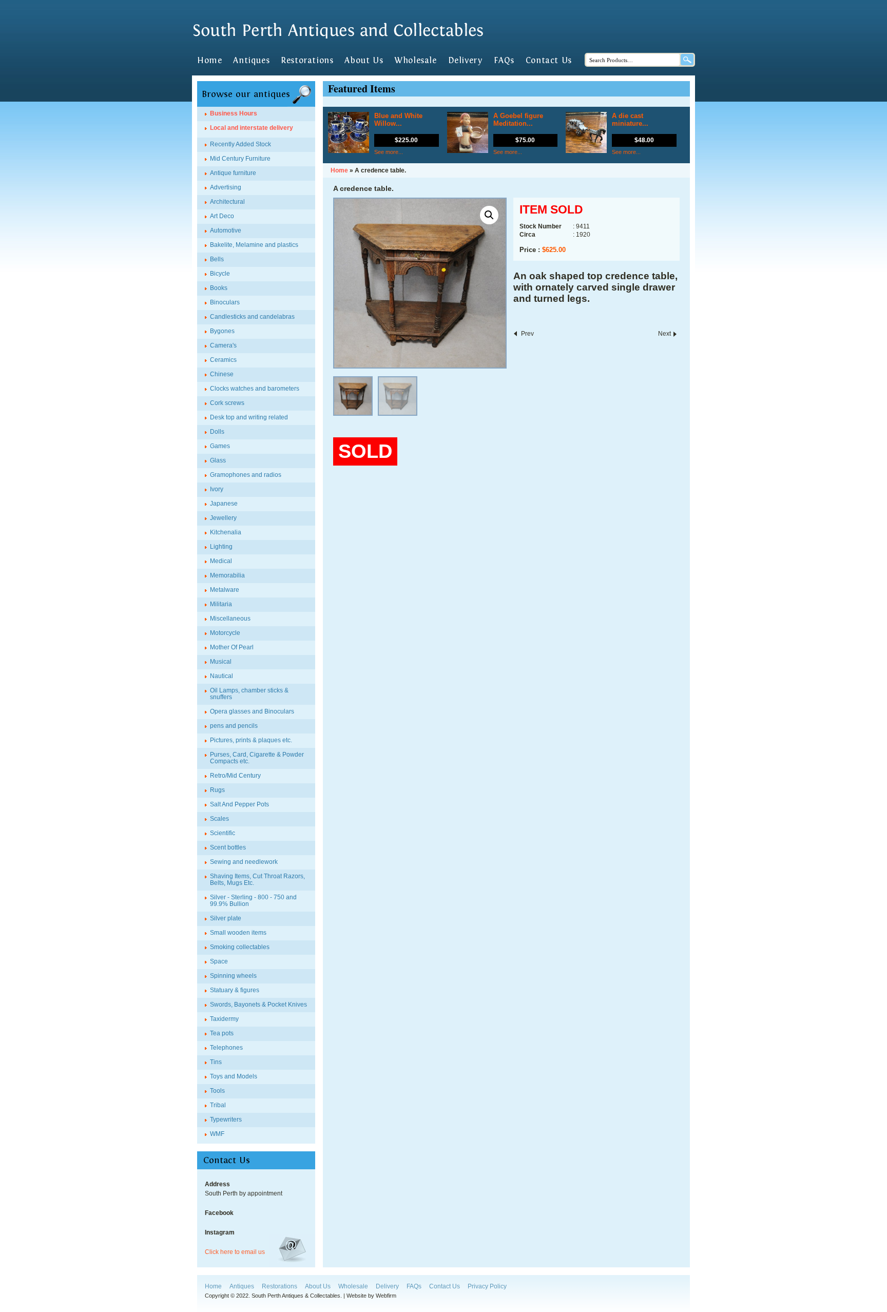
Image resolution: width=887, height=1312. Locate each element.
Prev (527, 333)
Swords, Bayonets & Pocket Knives (258, 1004)
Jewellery (223, 518)
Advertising (225, 187)
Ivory (216, 489)
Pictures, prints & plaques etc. (251, 740)
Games (220, 446)
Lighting (221, 546)
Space (219, 961)
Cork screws (227, 403)
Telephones (226, 1047)
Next (664, 333)
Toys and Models (233, 1076)
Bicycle (220, 273)
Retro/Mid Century (235, 775)
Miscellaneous (230, 618)
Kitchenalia (225, 532)
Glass (218, 460)
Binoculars (225, 302)
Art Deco (222, 216)
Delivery (465, 60)
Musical (221, 661)
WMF (217, 1133)
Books (218, 288)
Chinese (222, 374)
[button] (489, 215)
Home (209, 60)
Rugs (217, 790)
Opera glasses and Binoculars (252, 711)
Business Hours (233, 113)
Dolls (217, 431)
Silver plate (225, 918)
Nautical (221, 676)
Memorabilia (227, 575)
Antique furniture (233, 173)
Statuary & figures (234, 990)
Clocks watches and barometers (254, 388)
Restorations (307, 60)
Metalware (224, 589)
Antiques (251, 60)
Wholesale (415, 60)
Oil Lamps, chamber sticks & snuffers (249, 694)
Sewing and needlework (244, 861)
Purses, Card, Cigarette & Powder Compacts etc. (257, 758)
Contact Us (549, 60)
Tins (216, 1062)
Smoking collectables (239, 947)
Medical (221, 561)
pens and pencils (234, 725)
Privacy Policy (487, 1286)
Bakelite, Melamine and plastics (254, 244)
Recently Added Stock (240, 144)
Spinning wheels (233, 975)
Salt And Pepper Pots (239, 804)
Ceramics (223, 359)
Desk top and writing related (249, 417)
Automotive (225, 230)
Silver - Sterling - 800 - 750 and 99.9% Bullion (253, 901)
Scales (219, 818)
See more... (388, 152)
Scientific (222, 833)
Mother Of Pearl (232, 647)
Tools (217, 1090)
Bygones (222, 331)
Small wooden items (238, 932)
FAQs (504, 60)
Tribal (218, 1105)
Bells (217, 259)
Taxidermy (224, 1018)
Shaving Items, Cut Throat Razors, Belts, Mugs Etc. (257, 879)
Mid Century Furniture (240, 158)
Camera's (223, 345)
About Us (363, 60)
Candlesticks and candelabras (252, 316)
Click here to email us (235, 1252)
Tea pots (222, 1033)
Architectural (227, 201)
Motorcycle (225, 632)
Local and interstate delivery (251, 127)
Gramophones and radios (245, 474)
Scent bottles (228, 847)
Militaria (221, 604)
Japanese (224, 503)
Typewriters (226, 1119)
